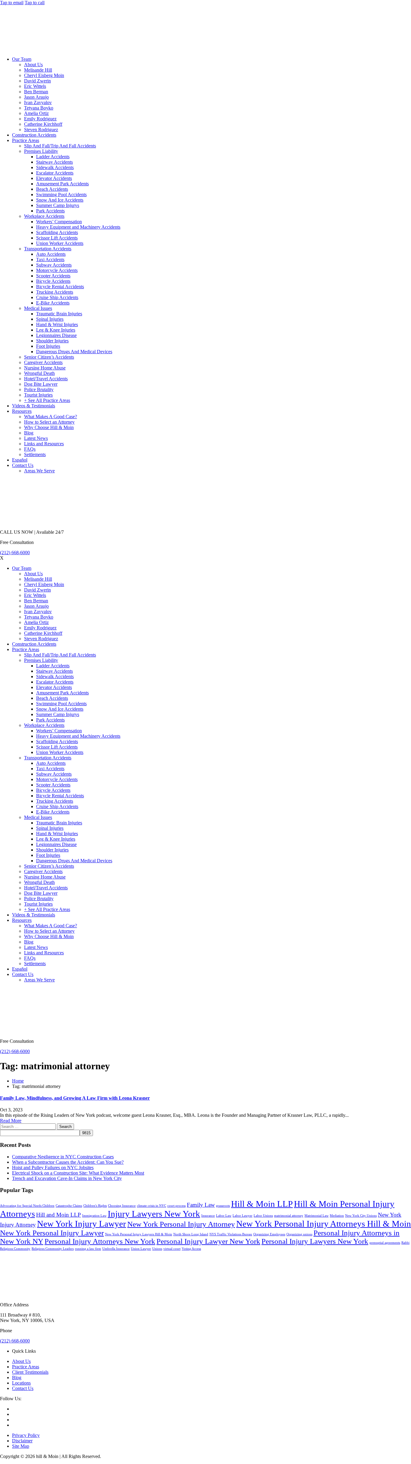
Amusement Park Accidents (62, 183)
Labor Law (223, 1215)
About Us (33, 64)
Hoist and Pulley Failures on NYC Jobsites (53, 1167)
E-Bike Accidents (53, 302)
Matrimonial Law (316, 1215)
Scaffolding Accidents (57, 232)
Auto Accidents (51, 254)
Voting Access (191, 1248)
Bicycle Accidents (53, 281)
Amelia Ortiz (36, 113)
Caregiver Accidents (43, 362)
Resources (22, 411)
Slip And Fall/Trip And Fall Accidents (60, 145)
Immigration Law (94, 1215)
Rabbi (405, 1242)
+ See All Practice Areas (47, 400)
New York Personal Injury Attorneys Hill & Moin (323, 1223)
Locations (21, 1382)
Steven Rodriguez (41, 129)
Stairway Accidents (54, 162)
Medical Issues (38, 308)
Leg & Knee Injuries (55, 329)
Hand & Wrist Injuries (57, 324)
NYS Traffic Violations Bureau (230, 1234)
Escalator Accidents (54, 172)
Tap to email (11, 2)
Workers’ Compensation (59, 221)
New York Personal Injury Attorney (181, 1224)
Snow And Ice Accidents (59, 199)
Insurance (208, 1215)
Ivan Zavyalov (38, 102)
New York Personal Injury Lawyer (52, 1233)
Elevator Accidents (54, 178)
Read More (10, 1120)
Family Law (201, 1205)
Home (18, 1080)
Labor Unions (263, 1215)
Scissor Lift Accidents (57, 237)
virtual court (172, 1248)
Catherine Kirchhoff (43, 124)
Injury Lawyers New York (154, 1213)
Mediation (337, 1215)
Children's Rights (95, 1205)
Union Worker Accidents (59, 243)
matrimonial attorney (288, 1215)
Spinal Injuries (49, 319)
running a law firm (88, 1248)
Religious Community (15, 1248)
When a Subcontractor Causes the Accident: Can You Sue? (68, 1162)
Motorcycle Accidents (57, 270)
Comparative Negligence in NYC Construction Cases (63, 1156)
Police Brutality (39, 389)
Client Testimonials (30, 1372)
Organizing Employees (269, 1234)
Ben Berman (36, 91)
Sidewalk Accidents (55, 167)
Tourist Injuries (38, 394)
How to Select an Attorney (49, 422)
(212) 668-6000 (15, 552)
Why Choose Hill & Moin (49, 427)
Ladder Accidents (53, 156)
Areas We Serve (39, 470)
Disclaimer (22, 1440)
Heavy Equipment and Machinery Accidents (78, 227)
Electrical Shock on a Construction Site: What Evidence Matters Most (78, 1172)
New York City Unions (361, 1215)
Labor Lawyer (242, 1215)
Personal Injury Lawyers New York (314, 1241)
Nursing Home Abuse (45, 367)
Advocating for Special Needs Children (27, 1205)
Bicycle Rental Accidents (60, 286)
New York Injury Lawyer (81, 1223)
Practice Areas (25, 140)
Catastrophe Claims (69, 1205)
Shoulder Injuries (52, 340)
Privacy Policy (26, 1435)
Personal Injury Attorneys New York (100, 1241)
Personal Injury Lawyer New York (208, 1241)
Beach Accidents (52, 189)
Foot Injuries (48, 346)
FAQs (30, 449)
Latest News (36, 438)
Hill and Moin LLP (58, 1215)
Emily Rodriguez (40, 118)
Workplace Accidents (44, 216)
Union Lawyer (141, 1248)
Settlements (35, 454)
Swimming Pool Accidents (61, 194)
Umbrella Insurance (116, 1248)
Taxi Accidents (50, 259)
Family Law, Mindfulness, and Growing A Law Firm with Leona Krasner (75, 1098)
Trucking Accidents (54, 292)
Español (19, 459)
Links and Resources (44, 443)
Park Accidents (50, 210)
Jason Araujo (36, 97)
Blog (28, 432)
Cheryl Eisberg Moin (44, 75)
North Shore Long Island (190, 1234)
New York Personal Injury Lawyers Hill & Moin (138, 1234)
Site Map (20, 1446)
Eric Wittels (35, 86)
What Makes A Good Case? (50, 416)
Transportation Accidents (47, 248)
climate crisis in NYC (151, 1205)
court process (176, 1205)
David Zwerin (37, 80)
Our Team (21, 59)
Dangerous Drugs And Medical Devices (74, 351)
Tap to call (35, 2)
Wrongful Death (39, 373)
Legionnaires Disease (56, 335)
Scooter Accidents (53, 275)
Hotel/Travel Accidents (46, 378)
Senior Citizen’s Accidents (49, 357)
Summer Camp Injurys (57, 205)
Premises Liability (41, 151)
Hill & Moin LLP (262, 1204)
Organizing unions (299, 1234)
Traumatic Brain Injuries (59, 313)
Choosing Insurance (122, 1205)
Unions (157, 1248)
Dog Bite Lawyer (40, 384)
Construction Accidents (34, 134)
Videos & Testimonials (33, 405)
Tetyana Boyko (38, 107)
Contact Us (22, 465)
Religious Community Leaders (53, 1248)
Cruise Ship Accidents (57, 297)
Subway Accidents (54, 264)
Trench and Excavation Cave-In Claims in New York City (67, 1178)
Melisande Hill (38, 70)
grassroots (223, 1205)
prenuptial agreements (384, 1242)
